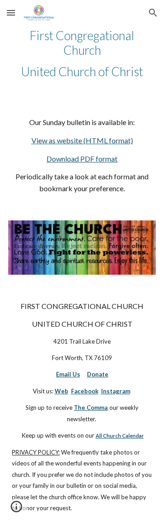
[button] (11, 12)
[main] (82, 54)
